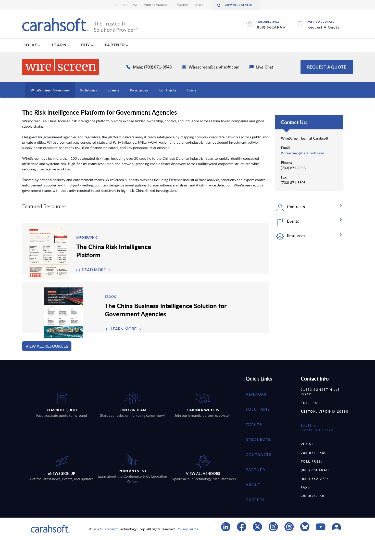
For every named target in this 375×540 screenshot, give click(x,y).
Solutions (88, 90)
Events (113, 90)
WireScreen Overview (50, 90)
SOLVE (30, 45)
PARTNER (115, 45)
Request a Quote (326, 67)
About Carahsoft (157, 5)
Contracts (168, 90)
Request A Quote (323, 27)
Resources (139, 90)
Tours (192, 90)
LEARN (59, 45)
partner (255, 469)
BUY (85, 45)
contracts (258, 454)
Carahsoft (110, 528)
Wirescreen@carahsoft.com (302, 153)
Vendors (256, 394)
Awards (183, 5)
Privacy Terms (187, 528)
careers (255, 499)
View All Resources (47, 346)
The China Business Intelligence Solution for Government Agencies (166, 309)
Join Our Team (126, 5)
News (199, 5)
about (253, 484)
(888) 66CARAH (271, 27)
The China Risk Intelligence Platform (113, 250)
